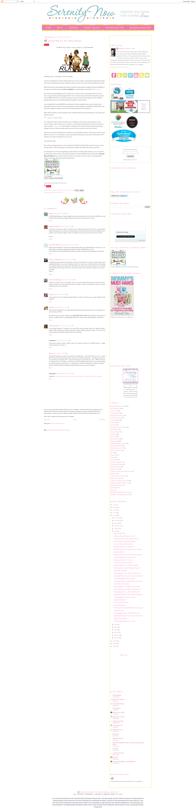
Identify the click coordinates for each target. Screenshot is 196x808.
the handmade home (118, 704)
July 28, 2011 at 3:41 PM (69, 280)
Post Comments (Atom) (58, 423)
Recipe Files (114, 429)
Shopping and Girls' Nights (118, 427)
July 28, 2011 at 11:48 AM (71, 245)
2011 (114, 515)
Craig (50, 353)
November (117, 520)
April (115, 630)
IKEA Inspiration (115, 439)
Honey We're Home (118, 699)
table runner (56, 126)
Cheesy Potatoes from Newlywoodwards (125, 541)
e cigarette (58, 376)
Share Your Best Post (119, 552)
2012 (114, 513)
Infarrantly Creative (119, 717)
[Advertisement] (126, 672)
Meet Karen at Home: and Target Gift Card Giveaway (128, 581)
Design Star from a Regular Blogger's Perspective (127, 568)
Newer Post (47, 419)
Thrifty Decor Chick (118, 712)
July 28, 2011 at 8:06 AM (61, 213)
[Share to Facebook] (81, 190)
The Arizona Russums (55, 280)
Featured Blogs (115, 413)
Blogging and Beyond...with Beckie (124, 547)
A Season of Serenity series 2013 (120, 481)
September (117, 526)
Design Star (97, 89)
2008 (114, 646)
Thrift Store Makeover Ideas (118, 443)
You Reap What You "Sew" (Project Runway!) (126, 539)
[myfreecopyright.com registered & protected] (98, 792)
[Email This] (75, 190)
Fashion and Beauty (116, 450)
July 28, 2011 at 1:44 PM (69, 259)
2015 (114, 505)
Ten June (115, 757)
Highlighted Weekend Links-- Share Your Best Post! (128, 554)
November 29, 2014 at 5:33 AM (65, 373)
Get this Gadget (142, 240)
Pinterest (61, 117)
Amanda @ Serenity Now (127, 48)
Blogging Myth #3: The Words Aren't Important (127, 586)
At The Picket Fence (118, 753)
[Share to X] (79, 190)
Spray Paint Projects (116, 446)
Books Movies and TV (57, 192)
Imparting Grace (117, 730)
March (116, 632)
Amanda (55, 117)
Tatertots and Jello (118, 721)
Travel (112, 453)
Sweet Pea (115, 748)
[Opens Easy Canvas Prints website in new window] (129, 99)
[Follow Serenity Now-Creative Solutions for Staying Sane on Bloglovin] (119, 197)
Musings (113, 425)
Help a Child (123, 655)
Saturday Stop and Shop (120, 618)
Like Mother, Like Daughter (121, 584)
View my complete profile (119, 67)
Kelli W (51, 213)
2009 (114, 643)
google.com (49, 117)
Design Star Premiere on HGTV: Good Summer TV (127, 589)
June (115, 624)
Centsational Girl (118, 725)
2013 (114, 510)
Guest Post (113, 434)
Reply (50, 221)
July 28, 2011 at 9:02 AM (67, 226)
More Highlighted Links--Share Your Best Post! (127, 573)
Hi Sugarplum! (117, 695)
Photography (114, 487)
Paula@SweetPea (54, 326)
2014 (114, 507)
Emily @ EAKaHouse (55, 259)
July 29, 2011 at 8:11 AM (63, 340)
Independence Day (119, 610)
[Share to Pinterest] (83, 190)
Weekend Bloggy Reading (118, 406)
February (116, 635)
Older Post (102, 419)
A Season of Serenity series (118, 476)
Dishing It (113, 473)
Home (74, 419)
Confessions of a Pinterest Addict (123, 562)
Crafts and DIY (115, 420)
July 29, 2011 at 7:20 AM (67, 326)
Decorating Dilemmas (116, 464)
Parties (112, 457)
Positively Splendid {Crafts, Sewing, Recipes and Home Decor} (128, 743)
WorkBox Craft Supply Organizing (120, 494)
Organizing (114, 460)
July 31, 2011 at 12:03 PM (60, 353)
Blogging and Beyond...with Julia (123, 560)
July (115, 531)
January (116, 638)
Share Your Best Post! (120, 533)
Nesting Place (116, 708)
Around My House (116, 418)
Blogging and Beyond (120, 600)
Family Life (114, 411)
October (116, 523)
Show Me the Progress (117, 485)
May (115, 627)
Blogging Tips (115, 441)
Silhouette (113, 455)
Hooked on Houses (118, 738)
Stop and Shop (115, 432)
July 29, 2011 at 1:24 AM (62, 307)
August (116, 528)
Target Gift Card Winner (120, 570)
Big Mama (116, 734)
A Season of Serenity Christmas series (121, 471)
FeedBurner (134, 160)
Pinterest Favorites (116, 467)
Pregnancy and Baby (116, 462)
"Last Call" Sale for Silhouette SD (123, 544)
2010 (114, 641)
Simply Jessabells (54, 226)
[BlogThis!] (77, 190)
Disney (112, 490)
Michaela (51, 307)
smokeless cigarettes (96, 376)
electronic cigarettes (78, 376)
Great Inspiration (115, 408)
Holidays (113, 422)
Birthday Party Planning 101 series (120, 492)
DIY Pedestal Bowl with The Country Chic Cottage (128, 549)
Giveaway (113, 436)
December (117, 518)
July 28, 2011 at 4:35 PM (61, 294)
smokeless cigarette (66, 376)
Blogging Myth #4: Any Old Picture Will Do (126, 565)
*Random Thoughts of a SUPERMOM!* (124, 761)
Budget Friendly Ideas (117, 415)
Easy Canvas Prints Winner (121, 602)
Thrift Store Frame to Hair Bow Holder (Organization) (128, 608)
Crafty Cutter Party (116, 478)
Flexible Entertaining (120, 605)
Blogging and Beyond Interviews (120, 483)
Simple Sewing (115, 469)
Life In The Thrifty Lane (56, 245)
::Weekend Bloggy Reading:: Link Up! (124, 536)
